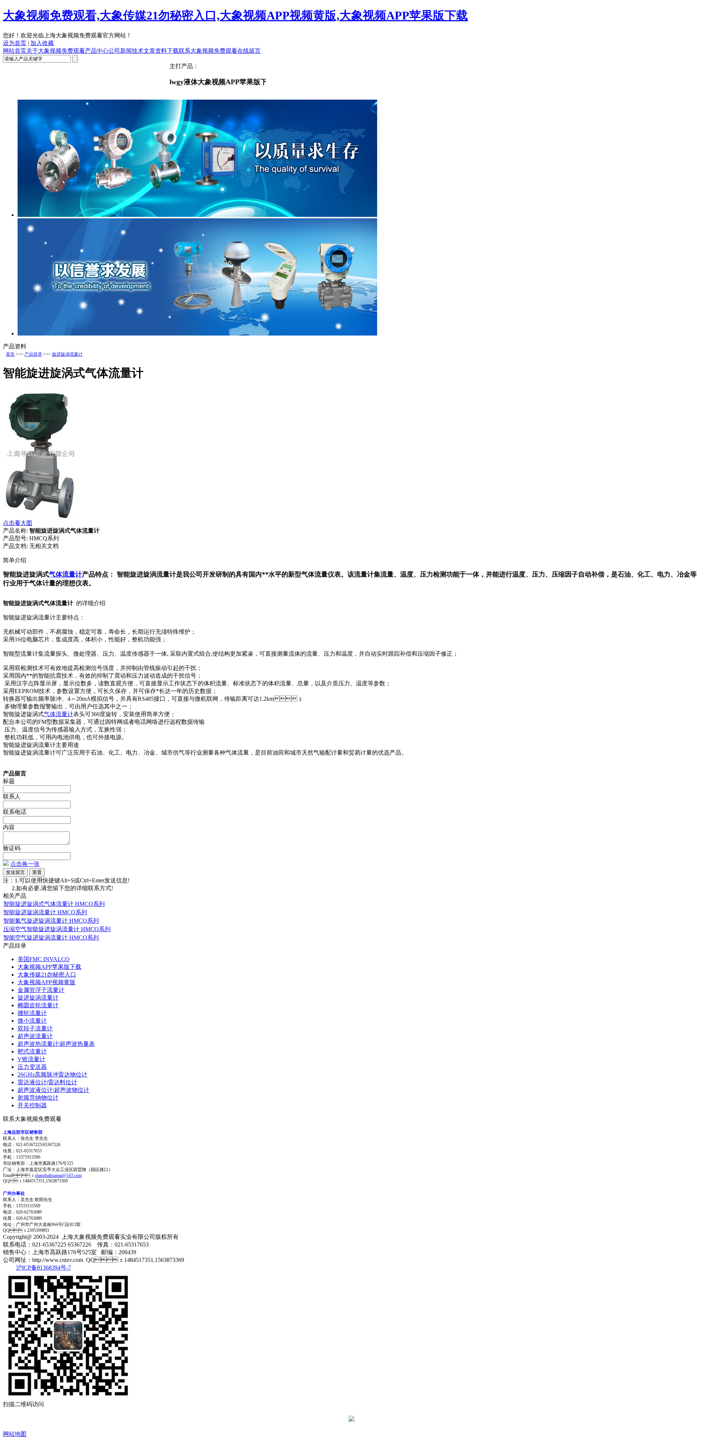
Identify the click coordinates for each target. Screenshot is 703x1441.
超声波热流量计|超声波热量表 (56, 1044)
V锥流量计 (31, 1059)
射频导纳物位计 (38, 1097)
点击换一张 (25, 864)
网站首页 (14, 51)
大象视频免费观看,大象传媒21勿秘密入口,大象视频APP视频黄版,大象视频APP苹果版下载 (235, 15)
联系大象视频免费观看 (208, 51)
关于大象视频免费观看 (55, 51)
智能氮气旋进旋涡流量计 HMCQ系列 (51, 921)
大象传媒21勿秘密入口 (47, 974)
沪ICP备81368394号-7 (43, 1267)
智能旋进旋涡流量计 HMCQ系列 (45, 912)
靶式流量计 (32, 1051)
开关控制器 (32, 1105)
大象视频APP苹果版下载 (49, 967)
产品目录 (33, 354)
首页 (10, 354)
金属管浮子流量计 (41, 990)
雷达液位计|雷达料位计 (47, 1082)
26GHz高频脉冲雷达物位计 (53, 1074)
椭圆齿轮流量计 (38, 1005)
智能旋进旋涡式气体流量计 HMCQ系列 (54, 904)
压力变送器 (32, 1067)
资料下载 (167, 51)
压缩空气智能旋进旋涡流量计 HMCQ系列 (57, 929)
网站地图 (14, 1434)
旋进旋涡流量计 (67, 354)
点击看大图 (17, 523)
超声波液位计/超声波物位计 (53, 1090)
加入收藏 (42, 43)
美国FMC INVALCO (44, 959)
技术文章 (143, 51)
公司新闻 (120, 51)
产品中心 (96, 51)
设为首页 (14, 43)
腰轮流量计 (32, 1013)
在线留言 (249, 51)
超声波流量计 (35, 1036)
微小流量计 (32, 1021)
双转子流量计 (35, 1028)
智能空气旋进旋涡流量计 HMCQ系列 (51, 937)
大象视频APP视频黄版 (46, 982)
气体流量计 (65, 574)
